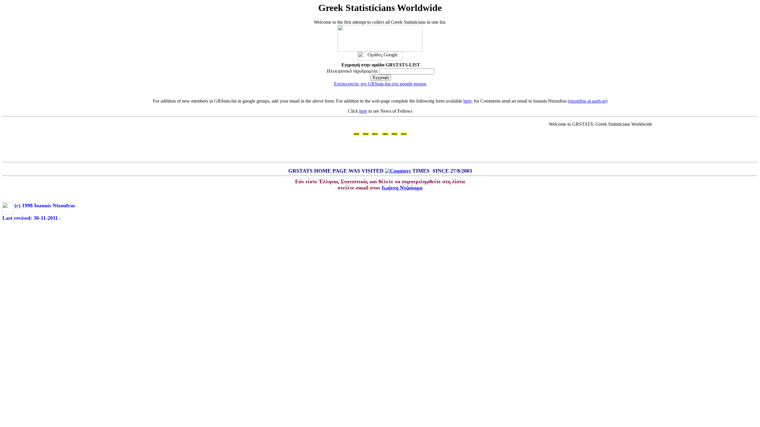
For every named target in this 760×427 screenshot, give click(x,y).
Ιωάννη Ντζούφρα (402, 188)
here (467, 100)
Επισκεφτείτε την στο (380, 83)
